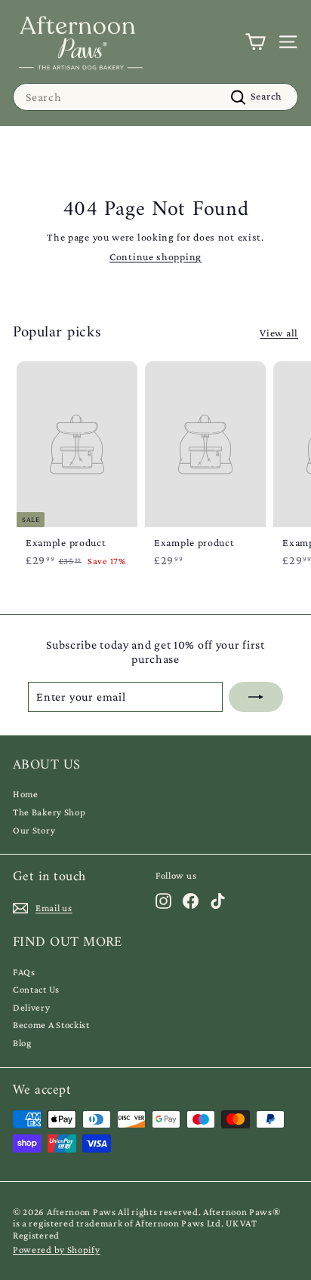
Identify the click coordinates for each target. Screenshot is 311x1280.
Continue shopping (155, 256)
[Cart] (255, 42)
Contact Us (36, 989)
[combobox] (155, 97)
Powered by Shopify (56, 1249)
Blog (22, 1042)
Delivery (32, 1007)
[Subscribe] (256, 697)
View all (279, 333)
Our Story (34, 830)
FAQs (24, 972)
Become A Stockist (51, 1024)
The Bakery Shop (49, 812)
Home (25, 794)
